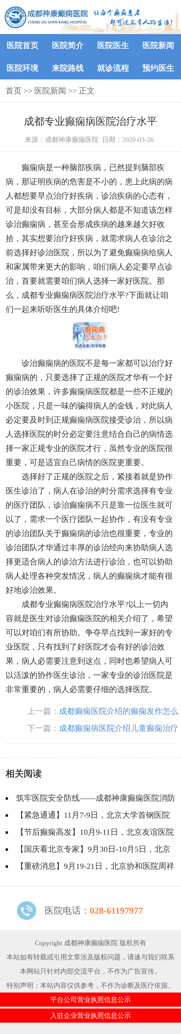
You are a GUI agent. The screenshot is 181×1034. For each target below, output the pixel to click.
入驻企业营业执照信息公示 (90, 1015)
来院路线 (68, 68)
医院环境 (23, 68)
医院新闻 (158, 45)
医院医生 (113, 45)
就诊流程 (113, 68)
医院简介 (68, 45)
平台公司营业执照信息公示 (90, 999)
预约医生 (158, 68)
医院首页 (23, 45)
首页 (14, 90)
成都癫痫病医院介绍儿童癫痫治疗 (118, 728)
